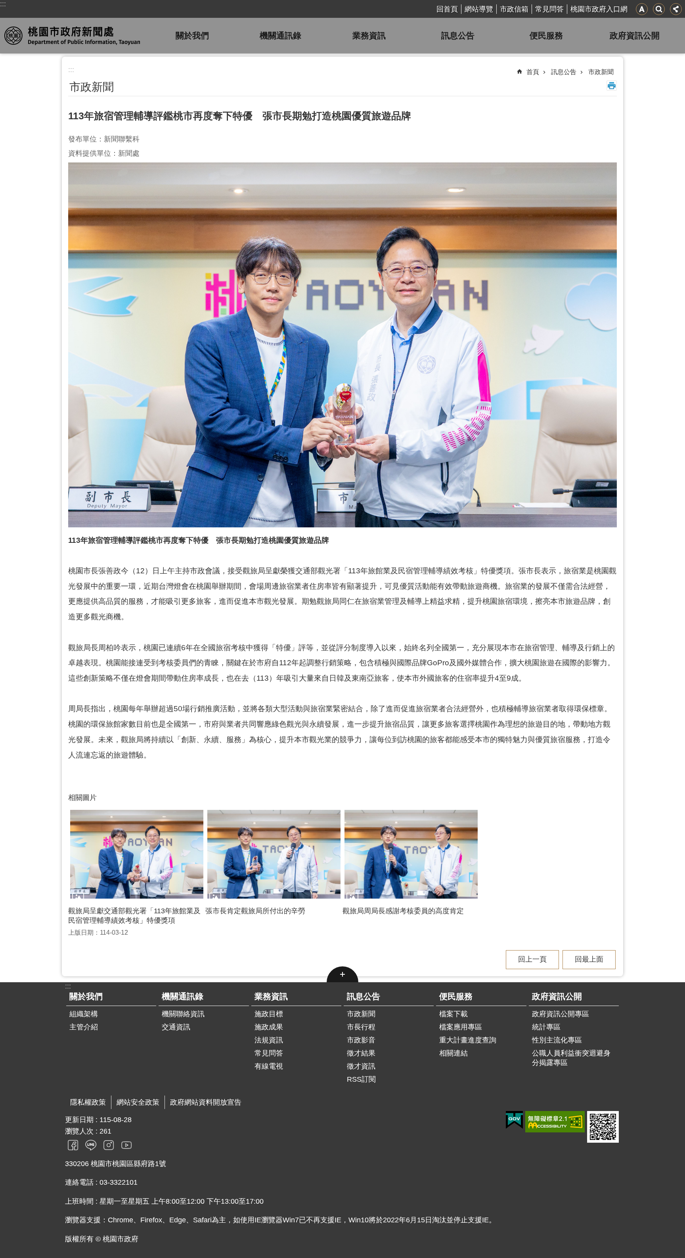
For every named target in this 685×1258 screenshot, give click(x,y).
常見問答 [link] (549, 9)
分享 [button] (676, 9)
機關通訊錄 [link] (280, 35)
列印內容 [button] (612, 85)
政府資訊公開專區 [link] (560, 1014)
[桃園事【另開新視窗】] (73, 1145)
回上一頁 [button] (532, 959)
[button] (136, 854)
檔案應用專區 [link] (460, 1027)
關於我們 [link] (192, 35)
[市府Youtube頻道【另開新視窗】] (126, 1145)
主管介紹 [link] (83, 1027)
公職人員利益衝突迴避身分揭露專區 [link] (571, 1058)
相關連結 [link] (453, 1053)
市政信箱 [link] (514, 9)
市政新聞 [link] (601, 72)
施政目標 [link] (268, 1014)
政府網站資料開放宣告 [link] (205, 1102)
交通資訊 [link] (176, 1027)
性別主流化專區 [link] (557, 1040)
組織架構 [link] (83, 1014)
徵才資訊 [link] (361, 1066)
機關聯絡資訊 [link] (183, 1014)
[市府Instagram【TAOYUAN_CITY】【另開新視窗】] (109, 1145)
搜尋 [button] (659, 9)
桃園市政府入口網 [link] (599, 9)
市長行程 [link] (361, 1027)
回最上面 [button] (589, 959)
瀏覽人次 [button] (79, 1131)
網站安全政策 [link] (138, 1102)
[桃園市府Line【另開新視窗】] (91, 1145)
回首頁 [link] (447, 9)
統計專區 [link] (546, 1027)
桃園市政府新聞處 (75, 36)
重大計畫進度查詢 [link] (467, 1040)
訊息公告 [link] (458, 35)
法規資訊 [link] (268, 1040)
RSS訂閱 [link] (361, 1079)
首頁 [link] (532, 72)
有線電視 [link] (268, 1066)
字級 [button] (642, 9)
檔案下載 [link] (453, 1014)
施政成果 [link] (268, 1027)
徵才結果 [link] (361, 1053)
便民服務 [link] (546, 35)
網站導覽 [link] (479, 9)
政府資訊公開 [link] (635, 35)
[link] (514, 1120)
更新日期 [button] (79, 1120)
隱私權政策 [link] (88, 1102)
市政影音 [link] (361, 1040)
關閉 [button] (342, 974)
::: (3, 4)
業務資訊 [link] (369, 35)
